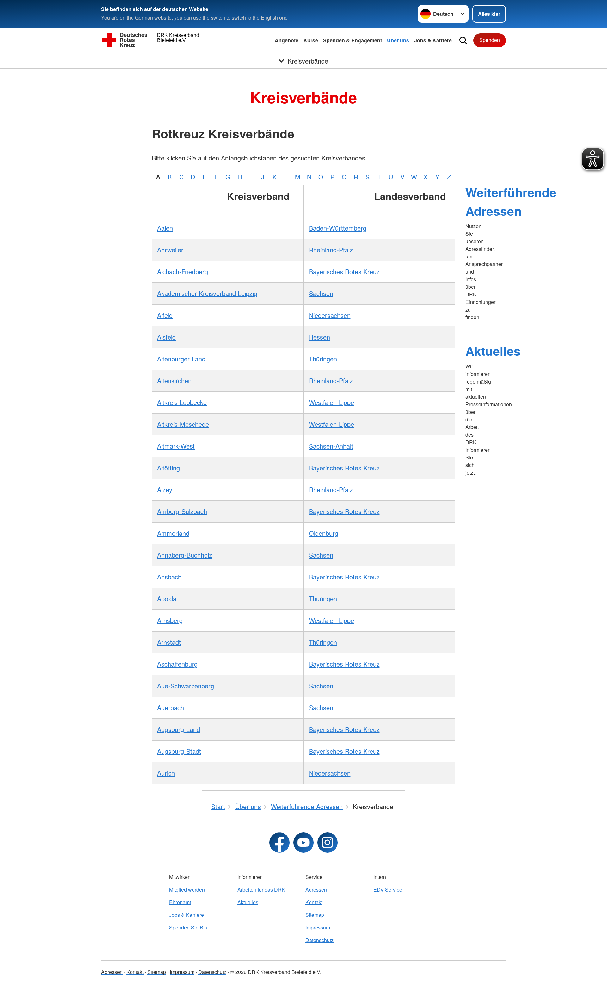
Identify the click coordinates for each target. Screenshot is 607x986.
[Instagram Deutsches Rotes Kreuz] (327, 842)
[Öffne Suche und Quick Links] (463, 40)
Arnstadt (169, 642)
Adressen (316, 889)
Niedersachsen (330, 315)
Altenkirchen (174, 380)
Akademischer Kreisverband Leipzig (207, 293)
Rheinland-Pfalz (331, 249)
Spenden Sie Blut (189, 927)
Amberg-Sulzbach (182, 511)
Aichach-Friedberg (182, 271)
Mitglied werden (187, 889)
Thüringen (323, 358)
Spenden (489, 40)
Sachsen (321, 293)
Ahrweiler (170, 249)
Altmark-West (176, 446)
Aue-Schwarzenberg (185, 685)
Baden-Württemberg (337, 228)
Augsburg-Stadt (179, 751)
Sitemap (314, 914)
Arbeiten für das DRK (261, 889)
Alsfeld (166, 337)
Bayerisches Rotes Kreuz (344, 271)
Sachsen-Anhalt (331, 446)
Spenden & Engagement (352, 40)
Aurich (166, 772)
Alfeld (165, 315)
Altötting (168, 467)
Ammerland (173, 533)
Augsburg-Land (178, 729)
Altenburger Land (181, 358)
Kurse (311, 40)
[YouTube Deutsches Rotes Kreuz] (303, 842)
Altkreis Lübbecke (182, 402)
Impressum (317, 927)
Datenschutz (319, 940)
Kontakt (313, 902)
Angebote (286, 40)
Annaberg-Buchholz (184, 555)
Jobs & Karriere (433, 40)
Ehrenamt (180, 902)
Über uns (398, 40)
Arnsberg (170, 620)
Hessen (319, 337)
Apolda (166, 598)
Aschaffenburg (177, 663)
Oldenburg (323, 533)
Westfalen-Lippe (331, 402)
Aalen (165, 228)
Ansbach (169, 576)
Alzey (164, 489)
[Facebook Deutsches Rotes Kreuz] (279, 842)
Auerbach (170, 707)
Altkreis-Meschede (183, 424)
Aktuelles (493, 351)
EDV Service (387, 889)
